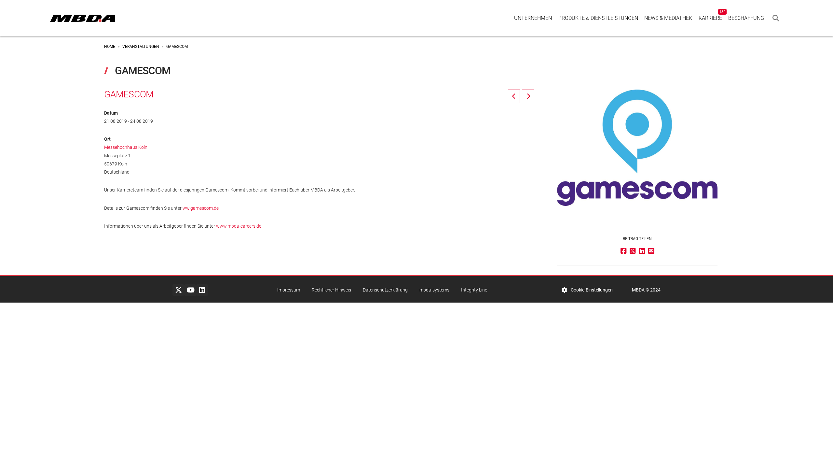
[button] (776, 18)
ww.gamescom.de (201, 208)
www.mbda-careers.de (239, 226)
